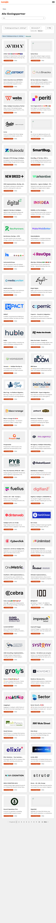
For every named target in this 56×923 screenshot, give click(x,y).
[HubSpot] (4, 2)
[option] (15, 28)
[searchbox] (24, 18)
